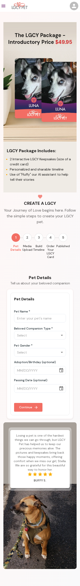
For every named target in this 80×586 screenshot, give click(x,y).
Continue (25, 407)
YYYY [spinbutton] (34, 370)
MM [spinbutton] (20, 370)
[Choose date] (61, 370)
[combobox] (40, 335)
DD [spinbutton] (26, 370)
